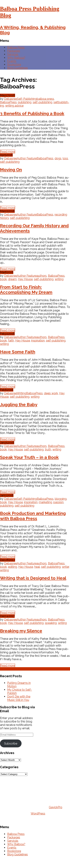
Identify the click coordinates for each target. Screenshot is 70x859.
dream (12, 279)
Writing (21, 393)
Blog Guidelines (17, 68)
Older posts (9, 669)
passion (58, 502)
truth (48, 449)
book (3, 279)
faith (11, 340)
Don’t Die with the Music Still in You (18, 698)
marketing (45, 502)
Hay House (25, 279)
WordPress (38, 813)
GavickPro (55, 807)
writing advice (14, 105)
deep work (51, 393)
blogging (61, 498)
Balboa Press (16, 47)
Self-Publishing (27, 98)
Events (11, 61)
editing (12, 566)
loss (65, 158)
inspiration (38, 340)
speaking (51, 623)
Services (12, 54)
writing (59, 279)
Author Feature (27, 158)
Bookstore (14, 64)
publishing (24, 102)
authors (42, 275)
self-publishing (42, 102)
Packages (13, 51)
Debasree (10, 98)
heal (37, 566)
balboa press (45, 98)
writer (65, 566)
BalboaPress (8, 102)
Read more (7, 151)
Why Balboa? (16, 57)
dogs (58, 158)
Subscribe (10, 743)
